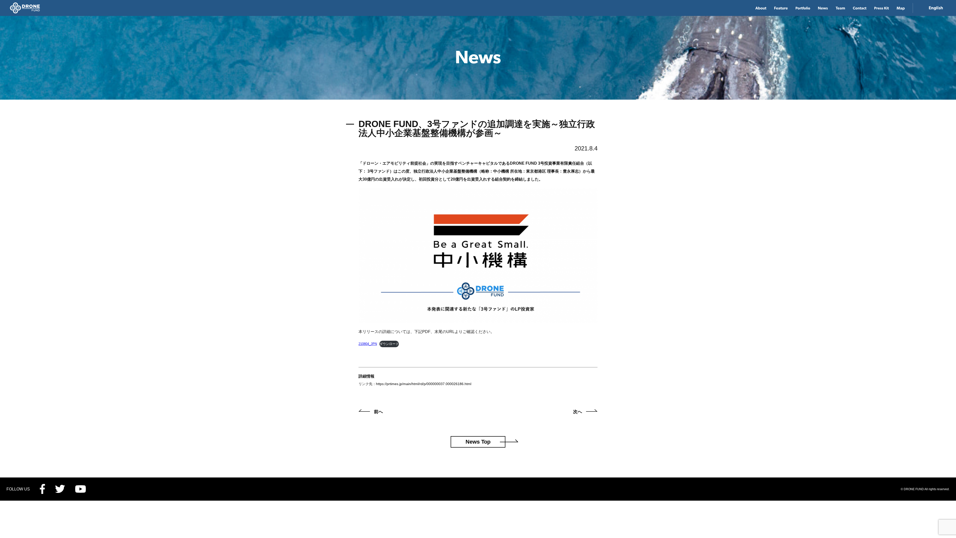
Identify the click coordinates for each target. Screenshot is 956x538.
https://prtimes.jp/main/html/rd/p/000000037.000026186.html (423, 384)
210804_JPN (367, 344)
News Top (478, 442)
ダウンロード (389, 344)
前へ (378, 411)
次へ (577, 411)
